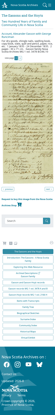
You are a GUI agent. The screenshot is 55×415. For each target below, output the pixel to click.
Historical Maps (28, 331)
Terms (21, 395)
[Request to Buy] (5, 243)
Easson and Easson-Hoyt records (28, 282)
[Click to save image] (27, 122)
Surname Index (28, 319)
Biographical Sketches (28, 313)
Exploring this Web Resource (28, 267)
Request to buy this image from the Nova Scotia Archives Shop (27, 202)
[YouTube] (28, 364)
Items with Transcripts (28, 300)
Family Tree (28, 307)
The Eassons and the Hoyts (28, 251)
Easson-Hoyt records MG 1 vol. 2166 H (28, 294)
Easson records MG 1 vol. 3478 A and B (28, 288)
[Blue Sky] (39, 364)
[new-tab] (10, 243)
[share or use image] (15, 243)
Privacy (6, 395)
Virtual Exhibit (28, 337)
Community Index (28, 325)
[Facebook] (7, 364)
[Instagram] (18, 364)
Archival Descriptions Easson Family (27, 275)
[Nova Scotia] (15, 388)
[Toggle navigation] (47, 5)
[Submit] (46, 221)
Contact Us (9, 374)
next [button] (48, 189)
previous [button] (9, 189)
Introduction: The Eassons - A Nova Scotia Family (28, 259)
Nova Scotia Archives (24, 5)
